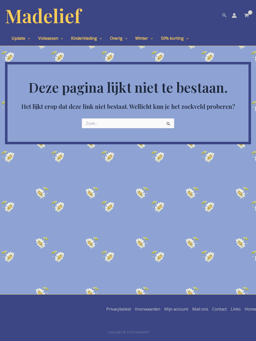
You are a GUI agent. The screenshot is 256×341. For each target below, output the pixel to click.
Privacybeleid (118, 309)
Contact (219, 309)
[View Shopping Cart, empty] (246, 16)
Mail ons (200, 309)
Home (250, 309)
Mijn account (176, 309)
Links (236, 309)
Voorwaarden (147, 309)
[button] (224, 15)
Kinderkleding (84, 38)
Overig (116, 38)
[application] (27, 38)
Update (18, 38)
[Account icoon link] (234, 15)
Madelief (43, 15)
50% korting (172, 38)
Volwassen (48, 38)
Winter (141, 38)
